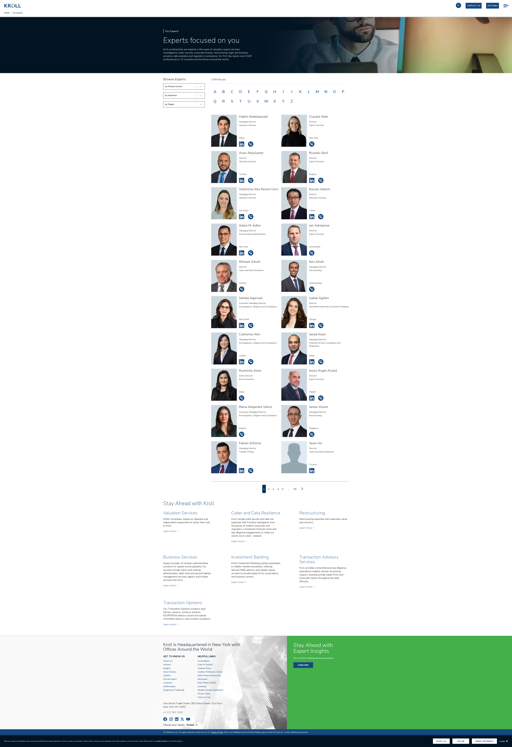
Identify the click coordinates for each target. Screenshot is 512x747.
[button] (458, 5)
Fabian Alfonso (241, 470)
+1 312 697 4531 (320, 325)
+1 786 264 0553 (250, 470)
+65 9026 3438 (311, 434)
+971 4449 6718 (320, 361)
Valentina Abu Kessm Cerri (241, 216)
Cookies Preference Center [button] (210, 672)
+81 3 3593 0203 (320, 216)
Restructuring (315, 270)
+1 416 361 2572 (250, 180)
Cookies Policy (204, 668)
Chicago (312, 319)
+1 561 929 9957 (311, 144)
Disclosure (202, 679)
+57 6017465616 (320, 180)
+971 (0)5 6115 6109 (250, 144)
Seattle (242, 283)
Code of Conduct (205, 664)
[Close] (507, 741)
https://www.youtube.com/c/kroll (188, 719)
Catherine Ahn (241, 361)
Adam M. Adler (241, 253)
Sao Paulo (244, 210)
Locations (167, 683)
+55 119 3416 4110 (250, 216)
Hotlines (492, 5)
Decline (460, 741)
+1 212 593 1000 (173, 712)
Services (167, 664)
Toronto (243, 174)
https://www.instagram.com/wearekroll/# (171, 719)
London (242, 355)
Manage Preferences (484, 741)
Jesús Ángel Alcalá (311, 398)
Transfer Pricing (246, 451)
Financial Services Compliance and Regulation (324, 344)
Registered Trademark (173, 690)
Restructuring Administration (252, 234)
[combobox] (192, 725)
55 (295, 489)
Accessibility (203, 661)
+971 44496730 (241, 398)
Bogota (312, 174)
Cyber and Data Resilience (251, 270)
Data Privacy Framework (209, 675)
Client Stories (169, 672)
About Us (167, 661)
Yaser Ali (311, 470)
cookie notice (161, 741)
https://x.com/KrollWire (182, 719)
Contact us (473, 5)
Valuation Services (247, 125)
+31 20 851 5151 (311, 253)
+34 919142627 (320, 398)
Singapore (313, 428)
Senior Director (246, 375)
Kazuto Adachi (311, 216)
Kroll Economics (246, 379)
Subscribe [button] (303, 665)
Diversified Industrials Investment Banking (329, 306)
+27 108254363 (311, 289)
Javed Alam (311, 361)
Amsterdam (314, 246)
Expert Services (316, 125)
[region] (256, 741)
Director (313, 121)
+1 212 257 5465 (250, 253)
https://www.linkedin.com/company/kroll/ (176, 719)
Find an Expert (170, 679)
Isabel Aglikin (311, 325)
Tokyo (312, 210)
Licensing (202, 686)
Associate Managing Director (252, 303)
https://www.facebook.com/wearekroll (165, 719)
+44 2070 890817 (250, 361)
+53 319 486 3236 (241, 434)
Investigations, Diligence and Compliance (258, 306)
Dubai (241, 137)
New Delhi (244, 319)
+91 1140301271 (250, 325)
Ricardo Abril (311, 180)
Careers (166, 675)
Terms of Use (204, 697)
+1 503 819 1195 (241, 289)
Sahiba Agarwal (241, 325)
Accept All (441, 741)
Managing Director (247, 121)
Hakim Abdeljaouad (241, 144)
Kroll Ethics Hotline (207, 683)
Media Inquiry (169, 686)
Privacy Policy (204, 693)
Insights (167, 668)
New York (313, 137)
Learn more (169, 531)
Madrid (312, 391)
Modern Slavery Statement (210, 690)
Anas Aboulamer (241, 180)
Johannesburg (315, 283)
